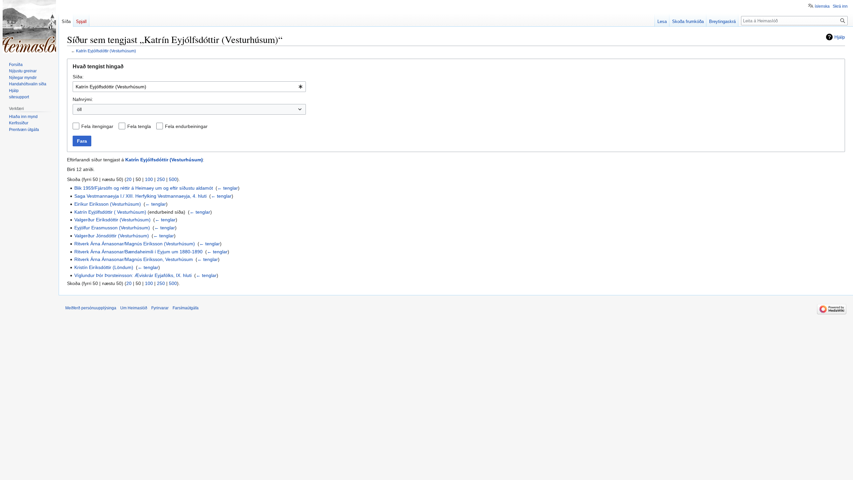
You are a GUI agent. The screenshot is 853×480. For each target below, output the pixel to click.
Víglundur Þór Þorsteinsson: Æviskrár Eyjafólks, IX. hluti (133, 275)
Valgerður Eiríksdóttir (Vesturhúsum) (112, 219)
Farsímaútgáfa (186, 308)
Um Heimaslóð (133, 308)
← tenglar (227, 188)
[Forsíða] (29, 26)
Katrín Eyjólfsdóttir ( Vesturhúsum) (110, 212)
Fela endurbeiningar (186, 126)
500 (173, 179)
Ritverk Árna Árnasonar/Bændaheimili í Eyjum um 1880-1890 (138, 251)
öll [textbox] (79, 109)
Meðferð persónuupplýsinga (90, 308)
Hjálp (839, 37)
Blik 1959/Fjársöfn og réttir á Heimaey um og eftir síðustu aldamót (143, 188)
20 (129, 179)
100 (149, 179)
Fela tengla (139, 126)
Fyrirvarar (160, 308)
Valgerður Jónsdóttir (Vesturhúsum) (111, 235)
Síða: (78, 76)
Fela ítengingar (97, 126)
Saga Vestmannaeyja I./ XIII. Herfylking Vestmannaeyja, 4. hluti (140, 196)
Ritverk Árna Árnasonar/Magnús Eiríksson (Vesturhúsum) (134, 243)
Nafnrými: (83, 99)
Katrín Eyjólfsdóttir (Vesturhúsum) (106, 51)
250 (161, 179)
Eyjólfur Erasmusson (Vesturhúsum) (112, 227)
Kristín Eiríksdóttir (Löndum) (103, 267)
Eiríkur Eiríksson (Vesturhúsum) (107, 204)
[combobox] (189, 86)
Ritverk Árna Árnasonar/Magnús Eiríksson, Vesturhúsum (133, 259)
